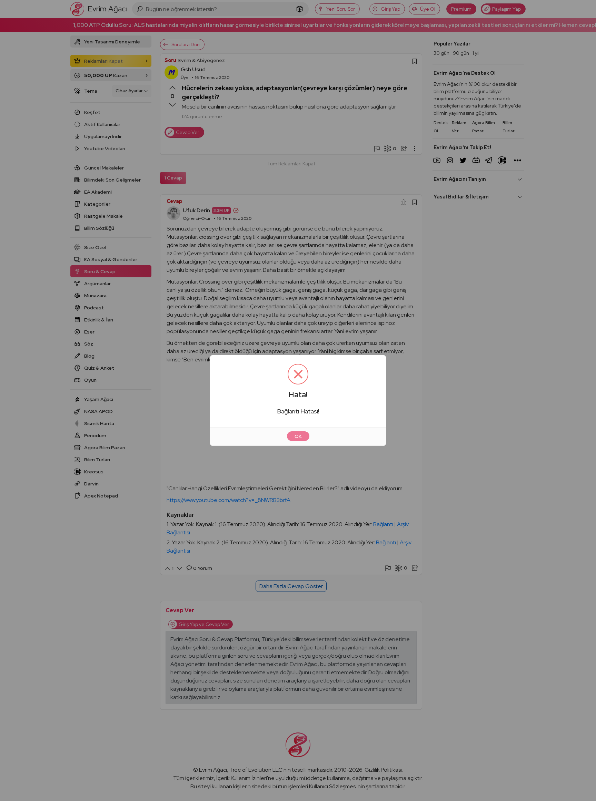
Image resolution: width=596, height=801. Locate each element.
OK (298, 436)
